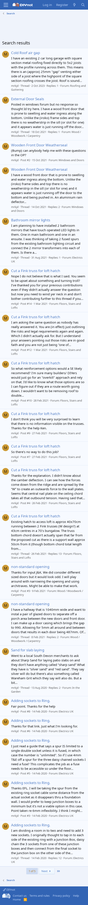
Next (44, 871)
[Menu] (6, 5)
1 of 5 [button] (32, 871)
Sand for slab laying (27, 649)
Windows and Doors (71, 160)
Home (17, 899)
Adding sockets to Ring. (30, 700)
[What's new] (74, 5)
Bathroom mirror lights (30, 220)
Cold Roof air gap (25, 52)
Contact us (19, 896)
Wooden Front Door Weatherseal (39, 145)
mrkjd (15, 86)
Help (76, 896)
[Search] (83, 5)
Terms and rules (39, 896)
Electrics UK (66, 711)
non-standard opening (30, 566)
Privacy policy (61, 896)
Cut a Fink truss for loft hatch (35, 270)
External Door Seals (27, 98)
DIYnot (10, 890)
